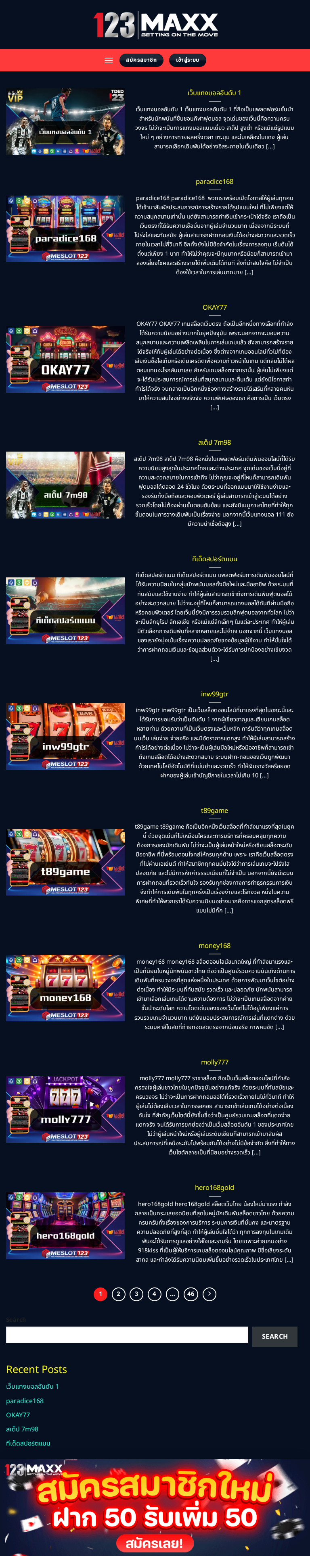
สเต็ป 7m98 (214, 442)
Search (16, 1320)
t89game (214, 810)
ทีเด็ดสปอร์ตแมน (214, 559)
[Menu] (108, 60)
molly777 (214, 1062)
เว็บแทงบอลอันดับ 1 (214, 93)
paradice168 (214, 181)
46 (191, 1294)
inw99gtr (214, 694)
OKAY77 (215, 307)
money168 (214, 946)
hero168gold (214, 1187)
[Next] (209, 1294)
